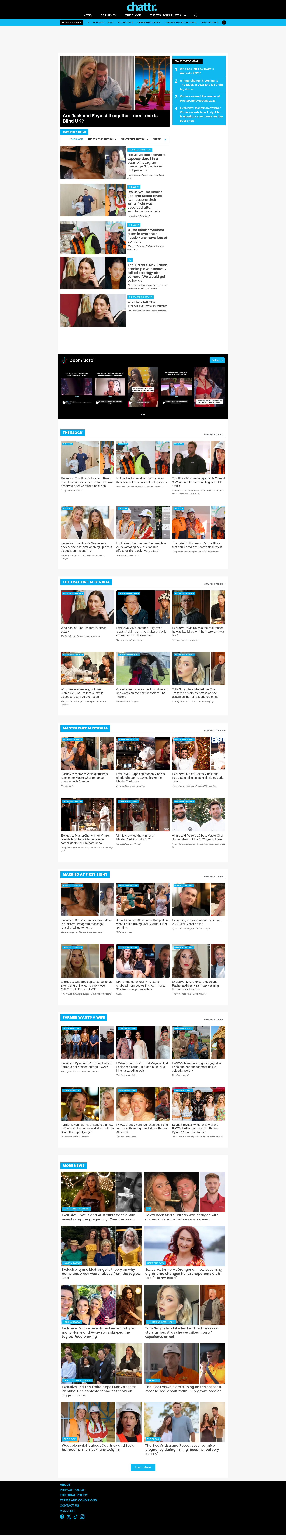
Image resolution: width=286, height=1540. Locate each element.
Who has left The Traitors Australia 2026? (84, 629)
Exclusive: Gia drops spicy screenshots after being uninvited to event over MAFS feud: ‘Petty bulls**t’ (86, 985)
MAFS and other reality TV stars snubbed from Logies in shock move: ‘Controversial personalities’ (140, 985)
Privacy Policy (72, 1490)
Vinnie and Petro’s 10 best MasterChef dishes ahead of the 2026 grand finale (197, 837)
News (88, 15)
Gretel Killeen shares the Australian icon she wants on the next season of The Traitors (142, 693)
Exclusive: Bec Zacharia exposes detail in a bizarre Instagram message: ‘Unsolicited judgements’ (86, 924)
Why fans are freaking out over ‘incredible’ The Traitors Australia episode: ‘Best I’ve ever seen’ (82, 693)
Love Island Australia (76, 1209)
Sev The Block (125, 22)
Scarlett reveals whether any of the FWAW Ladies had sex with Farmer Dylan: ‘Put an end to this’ (195, 1128)
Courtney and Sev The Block (180, 22)
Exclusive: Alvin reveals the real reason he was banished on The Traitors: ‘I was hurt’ (198, 631)
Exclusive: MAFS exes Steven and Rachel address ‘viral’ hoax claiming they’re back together (195, 985)
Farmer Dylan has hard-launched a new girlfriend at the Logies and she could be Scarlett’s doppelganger (87, 1128)
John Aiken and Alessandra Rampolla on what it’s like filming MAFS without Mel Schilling (143, 924)
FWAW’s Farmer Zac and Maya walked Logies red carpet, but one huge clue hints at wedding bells (142, 1066)
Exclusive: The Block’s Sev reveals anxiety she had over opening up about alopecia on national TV (86, 547)
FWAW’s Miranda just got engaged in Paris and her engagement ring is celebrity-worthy (196, 1066)
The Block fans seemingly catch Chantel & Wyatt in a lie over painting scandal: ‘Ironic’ (198, 482)
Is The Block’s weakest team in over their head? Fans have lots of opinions (141, 480)
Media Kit (67, 1510)
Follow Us (217, 360)
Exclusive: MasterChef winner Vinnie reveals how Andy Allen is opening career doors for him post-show (85, 839)
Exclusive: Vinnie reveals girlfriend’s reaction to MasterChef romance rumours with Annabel (84, 777)
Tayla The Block (209, 22)
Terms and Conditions (78, 1500)
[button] (141, 414)
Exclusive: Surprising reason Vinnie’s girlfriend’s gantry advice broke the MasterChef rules (140, 777)
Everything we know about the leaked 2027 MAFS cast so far (196, 922)
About (65, 1484)
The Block (133, 15)
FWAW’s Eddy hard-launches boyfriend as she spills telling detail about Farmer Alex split (142, 1128)
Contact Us (69, 1505)
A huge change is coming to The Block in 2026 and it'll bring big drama (201, 85)
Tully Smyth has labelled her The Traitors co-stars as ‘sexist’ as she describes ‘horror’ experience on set (195, 693)
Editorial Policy (74, 1495)
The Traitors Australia (168, 15)
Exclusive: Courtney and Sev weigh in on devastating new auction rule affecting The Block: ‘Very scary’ (141, 547)
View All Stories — (215, 435)
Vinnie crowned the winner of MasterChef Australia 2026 (135, 837)
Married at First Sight (140, 150)
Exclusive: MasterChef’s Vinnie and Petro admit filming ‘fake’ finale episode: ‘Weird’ (198, 777)
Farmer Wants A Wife (148, 22)
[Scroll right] (224, 22)
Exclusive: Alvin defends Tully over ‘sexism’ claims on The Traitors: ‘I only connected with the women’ (141, 631)
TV (87, 22)
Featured (98, 22)
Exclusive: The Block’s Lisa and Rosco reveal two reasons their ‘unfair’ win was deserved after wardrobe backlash (87, 482)
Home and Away (72, 1263)
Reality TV (108, 15)
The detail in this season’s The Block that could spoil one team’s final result (197, 545)
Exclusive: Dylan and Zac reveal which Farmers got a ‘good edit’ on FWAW (86, 1064)
